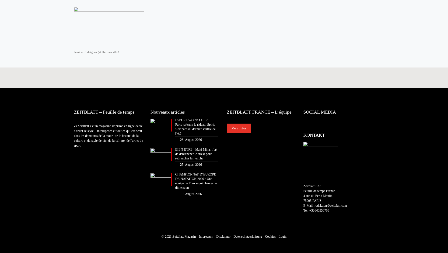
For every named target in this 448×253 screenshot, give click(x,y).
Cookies (270, 236)
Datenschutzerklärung (248, 236)
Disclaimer (223, 236)
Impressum (206, 236)
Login (283, 236)
